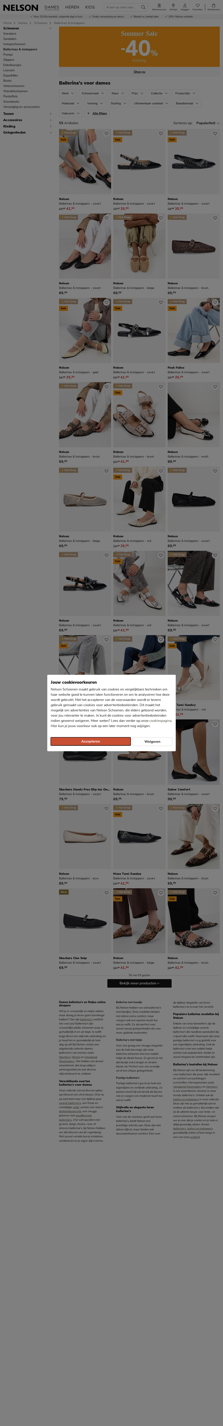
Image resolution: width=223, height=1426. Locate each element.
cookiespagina (160, 720)
